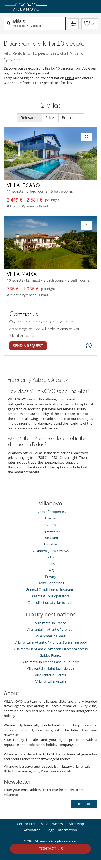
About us (50, 544)
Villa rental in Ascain (50, 681)
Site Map (76, 823)
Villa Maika (22, 274)
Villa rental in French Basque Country (50, 662)
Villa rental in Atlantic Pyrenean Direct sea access (50, 649)
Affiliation (32, 830)
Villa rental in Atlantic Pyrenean (50, 629)
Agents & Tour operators (50, 596)
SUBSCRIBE (83, 803)
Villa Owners (52, 823)
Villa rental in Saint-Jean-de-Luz (50, 668)
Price (50, 117)
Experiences (50, 531)
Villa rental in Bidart (51, 636)
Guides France (50, 655)
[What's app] (87, 345)
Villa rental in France (50, 623)
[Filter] (73, 23)
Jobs (50, 557)
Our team (50, 537)
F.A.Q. (50, 570)
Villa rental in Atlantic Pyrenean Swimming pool (51, 642)
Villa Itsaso (23, 185)
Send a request (28, 345)
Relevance (29, 117)
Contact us (50, 848)
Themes (51, 518)
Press (50, 563)
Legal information (62, 830)
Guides (50, 524)
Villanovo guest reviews (51, 550)
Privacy (50, 576)
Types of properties (51, 511)
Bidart (69, 77)
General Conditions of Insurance (50, 589)
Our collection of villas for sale (50, 602)
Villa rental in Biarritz (50, 674)
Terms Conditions (50, 583)
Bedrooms (71, 117)
